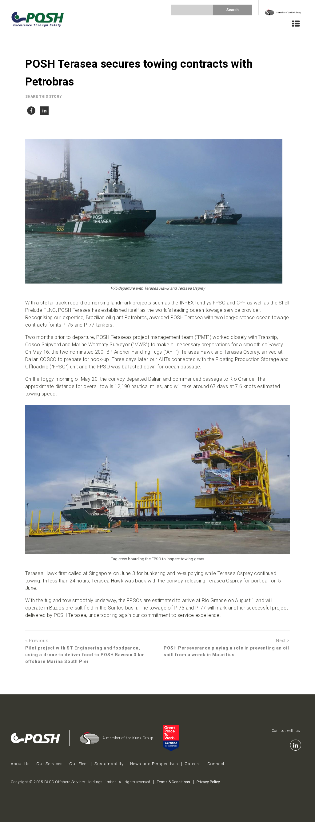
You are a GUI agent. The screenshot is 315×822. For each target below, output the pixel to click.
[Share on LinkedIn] (44, 109)
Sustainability (109, 763)
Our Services (49, 763)
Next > (283, 640)
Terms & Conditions (173, 782)
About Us (20, 763)
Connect (216, 763)
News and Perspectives (154, 763)
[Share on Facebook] (31, 109)
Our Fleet (78, 763)
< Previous (37, 640)
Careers (193, 763)
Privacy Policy (208, 782)
